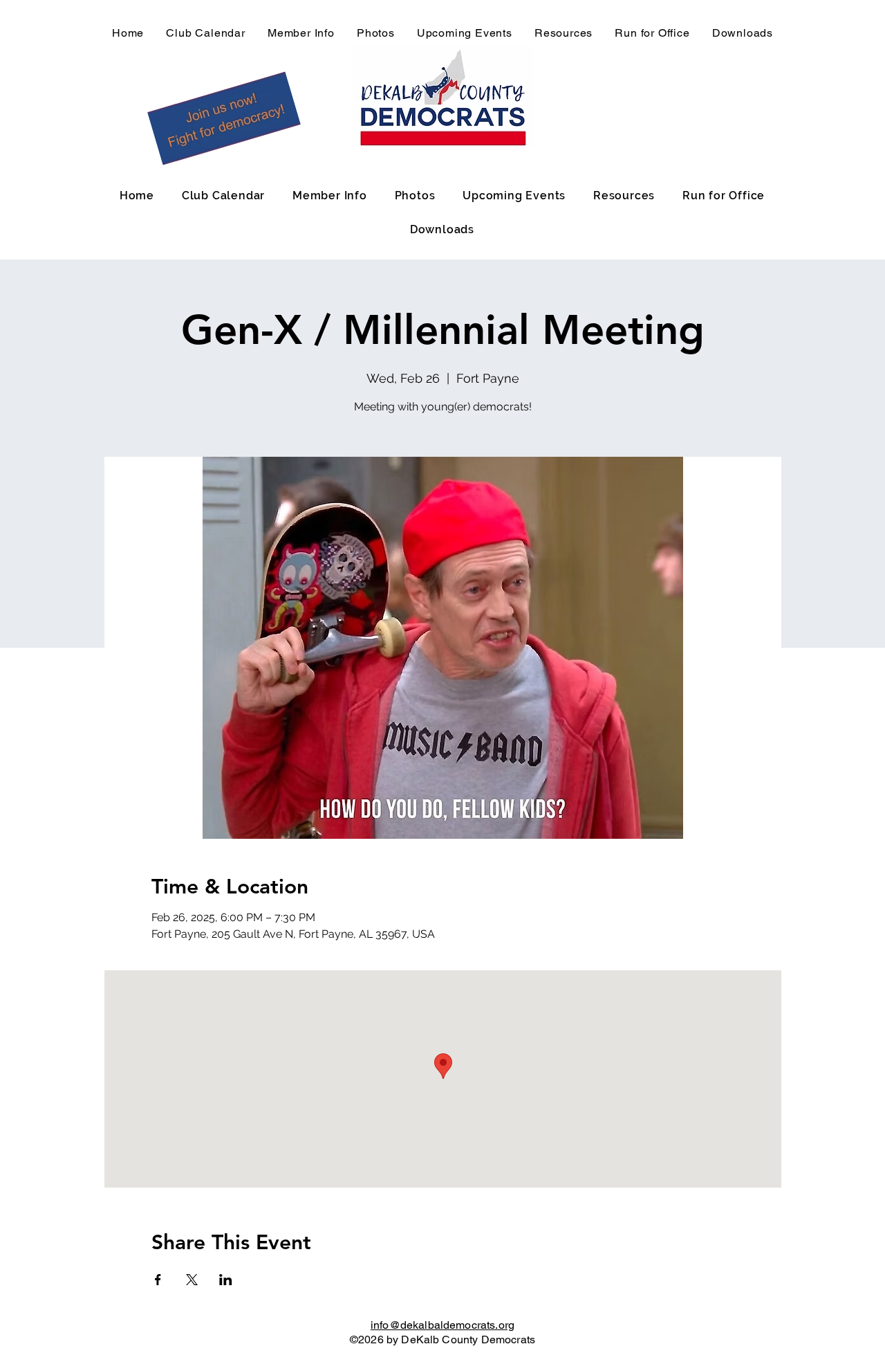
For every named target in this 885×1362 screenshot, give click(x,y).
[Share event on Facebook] (158, 1279)
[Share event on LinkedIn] (225, 1279)
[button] (224, 118)
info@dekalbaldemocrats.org (442, 1325)
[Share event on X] (191, 1279)
